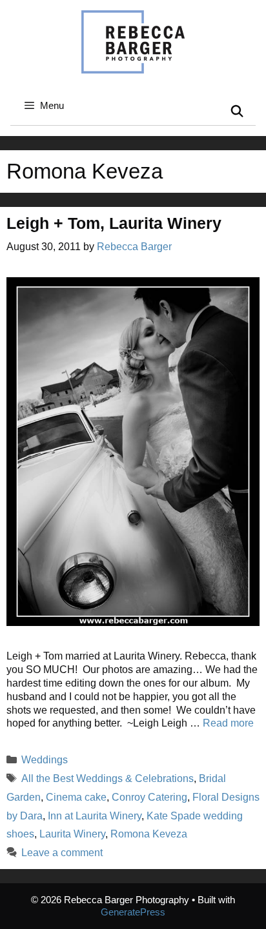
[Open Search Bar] (237, 111)
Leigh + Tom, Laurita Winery (113, 223)
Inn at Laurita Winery (94, 815)
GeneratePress (133, 911)
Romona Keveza (148, 833)
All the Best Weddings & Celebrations (107, 778)
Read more (228, 723)
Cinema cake (76, 797)
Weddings (44, 759)
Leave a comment (62, 852)
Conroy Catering (149, 797)
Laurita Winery (72, 833)
